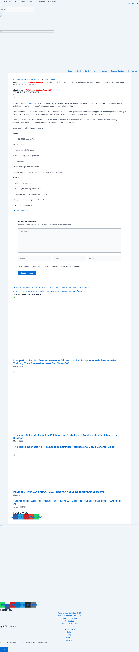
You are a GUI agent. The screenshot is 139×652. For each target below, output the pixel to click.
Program (104, 71)
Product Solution (117, 71)
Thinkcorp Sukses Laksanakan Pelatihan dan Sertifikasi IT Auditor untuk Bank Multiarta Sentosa (65, 436)
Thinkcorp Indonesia (36, 82)
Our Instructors (90, 71)
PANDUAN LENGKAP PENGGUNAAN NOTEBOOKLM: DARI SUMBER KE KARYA (58, 492)
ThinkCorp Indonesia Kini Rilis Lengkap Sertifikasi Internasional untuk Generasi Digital (64, 446)
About (78, 71)
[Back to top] (4, 649)
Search (2, 10)
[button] (69, 5)
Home (70, 71)
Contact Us (132, 71)
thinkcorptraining (30, 103)
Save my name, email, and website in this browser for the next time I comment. (51, 267)
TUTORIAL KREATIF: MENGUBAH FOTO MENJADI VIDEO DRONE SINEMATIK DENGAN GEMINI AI (68, 502)
